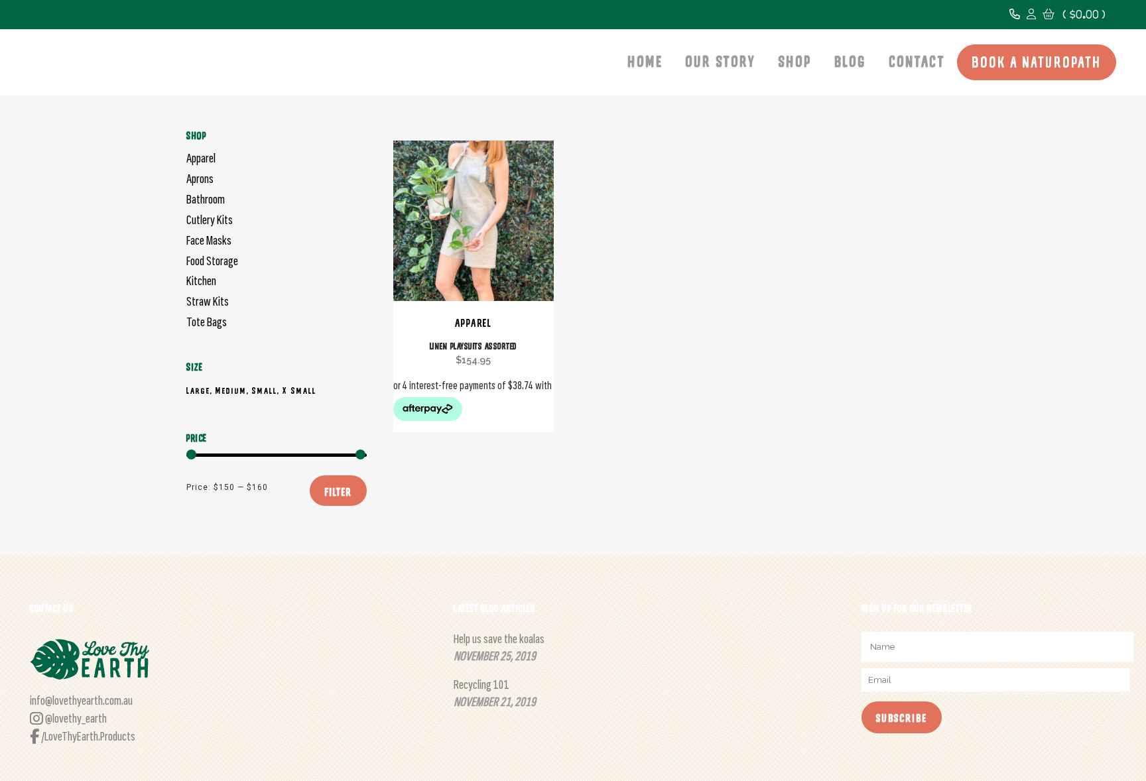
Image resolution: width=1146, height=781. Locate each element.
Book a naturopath (1037, 64)
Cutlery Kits (209, 221)
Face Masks (208, 241)
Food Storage (212, 262)
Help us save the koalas (499, 640)
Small (264, 391)
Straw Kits (207, 302)
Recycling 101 (481, 685)
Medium (231, 391)
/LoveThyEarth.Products (87, 737)
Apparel (201, 159)
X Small (299, 391)
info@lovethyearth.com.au (81, 701)
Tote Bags (206, 323)
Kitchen (201, 282)
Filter (338, 492)
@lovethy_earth (75, 719)
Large (198, 391)
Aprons (200, 180)
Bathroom (205, 200)
